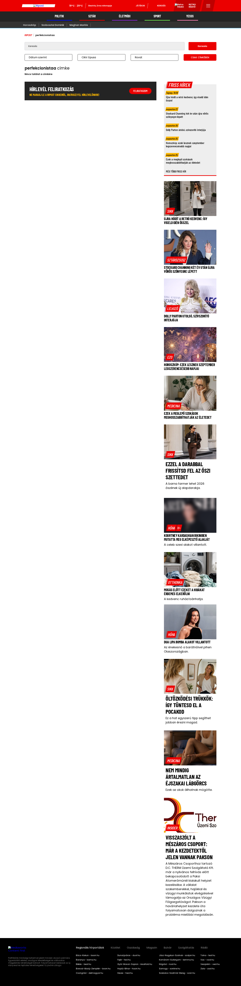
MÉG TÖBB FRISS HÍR (176, 171)
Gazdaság (133, 947)
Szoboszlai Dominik (52, 25)
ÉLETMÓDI (125, 16)
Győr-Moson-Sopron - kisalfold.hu (134, 964)
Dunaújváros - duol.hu (128, 955)
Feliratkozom (140, 91)
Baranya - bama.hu (86, 960)
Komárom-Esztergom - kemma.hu (176, 960)
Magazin (151, 947)
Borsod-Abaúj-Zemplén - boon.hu (93, 968)
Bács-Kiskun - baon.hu (87, 955)
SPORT (157, 16)
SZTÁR (92, 16)
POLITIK (59, 16)
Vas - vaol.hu (207, 960)
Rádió (204, 947)
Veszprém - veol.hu (210, 964)
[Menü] (208, 5)
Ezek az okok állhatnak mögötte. (189, 790)
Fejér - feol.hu (124, 960)
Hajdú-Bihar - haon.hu (129, 968)
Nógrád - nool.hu (167, 964)
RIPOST (28, 35)
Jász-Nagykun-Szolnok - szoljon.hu (177, 955)
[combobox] (45, 57)
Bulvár (168, 947)
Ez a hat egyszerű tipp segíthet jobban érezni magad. (188, 720)
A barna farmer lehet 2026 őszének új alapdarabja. (185, 486)
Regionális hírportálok (90, 947)
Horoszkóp (29, 25)
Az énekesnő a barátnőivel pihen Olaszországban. (187, 649)
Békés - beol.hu (83, 964)
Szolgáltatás (186, 947)
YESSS (190, 16)
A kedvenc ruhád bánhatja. (183, 599)
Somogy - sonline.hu (169, 968)
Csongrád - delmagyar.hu (89, 973)
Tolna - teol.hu (208, 955)
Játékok (140, 5)
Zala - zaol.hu (208, 968)
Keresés (161, 5)
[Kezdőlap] (38, 5)
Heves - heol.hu (125, 973)
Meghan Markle (79, 25)
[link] (170, 211)
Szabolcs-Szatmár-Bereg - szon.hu (177, 973)
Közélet (115, 947)
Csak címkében (200, 57)
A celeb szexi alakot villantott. (185, 545)
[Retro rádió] (178, 6)
